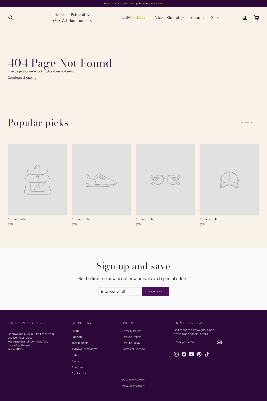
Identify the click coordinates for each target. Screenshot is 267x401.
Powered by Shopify (133, 385)
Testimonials (80, 343)
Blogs (75, 361)
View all (249, 122)
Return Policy (131, 343)
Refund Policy (132, 337)
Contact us (79, 373)
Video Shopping (169, 18)
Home (60, 15)
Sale (215, 18)
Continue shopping (22, 77)
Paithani (78, 15)
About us (197, 18)
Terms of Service (134, 349)
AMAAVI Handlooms (70, 20)
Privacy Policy (132, 331)
